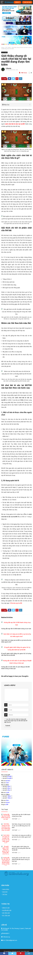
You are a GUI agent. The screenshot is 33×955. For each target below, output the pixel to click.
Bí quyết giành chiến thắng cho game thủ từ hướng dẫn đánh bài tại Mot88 (21, 848)
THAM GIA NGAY (27, 2)
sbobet (8, 802)
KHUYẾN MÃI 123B (6, 910)
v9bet (7, 800)
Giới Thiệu (20, 951)
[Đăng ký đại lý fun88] (16, 10)
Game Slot (4, 891)
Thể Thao (4, 894)
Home (2, 47)
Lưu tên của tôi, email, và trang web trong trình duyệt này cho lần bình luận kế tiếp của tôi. (15, 720)
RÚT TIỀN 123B (6, 915)
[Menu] (2, 2)
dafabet (8, 780)
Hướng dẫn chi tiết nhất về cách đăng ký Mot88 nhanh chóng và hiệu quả (15, 667)
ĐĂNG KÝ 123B (5, 907)
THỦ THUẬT (8, 47)
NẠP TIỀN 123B (6, 913)
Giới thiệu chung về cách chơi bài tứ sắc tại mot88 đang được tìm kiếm (21, 825)
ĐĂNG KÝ (17, 2)
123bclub (8, 68)
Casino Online (5, 889)
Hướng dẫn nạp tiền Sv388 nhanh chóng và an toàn (16, 628)
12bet (7, 782)
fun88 (7, 792)
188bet (9, 796)
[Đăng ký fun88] (16, 750)
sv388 (6, 804)
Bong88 (9, 776)
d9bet (8, 786)
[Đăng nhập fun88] (16, 40)
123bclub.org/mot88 (16, 603)
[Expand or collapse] (30, 104)
